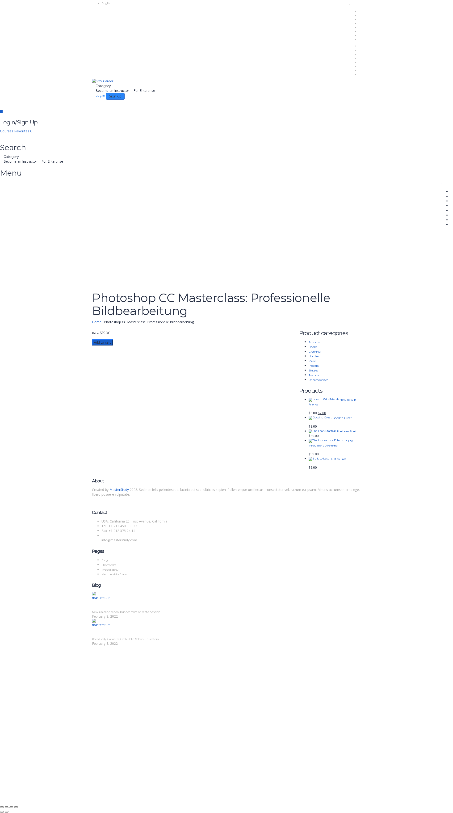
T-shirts (314, 375)
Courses (7, 131)
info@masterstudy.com (119, 540)
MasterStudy (119, 489)
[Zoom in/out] (2, 807)
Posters (314, 365)
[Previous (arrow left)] (2, 812)
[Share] (11, 807)
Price (95, 333)
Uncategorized (318, 380)
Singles (313, 370)
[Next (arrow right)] (6, 812)
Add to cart (102, 342)
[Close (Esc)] (16, 807)
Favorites (23, 131)
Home (96, 322)
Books (313, 347)
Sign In (38, 751)
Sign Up (26, 751)
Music (312, 361)
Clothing (315, 351)
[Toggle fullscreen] (6, 807)
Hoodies (314, 356)
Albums (314, 342)
